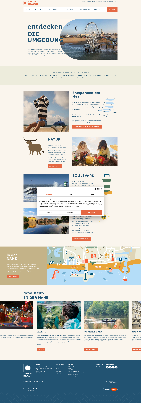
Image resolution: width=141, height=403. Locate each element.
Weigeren (49, 212)
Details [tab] (70, 194)
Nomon (57, 368)
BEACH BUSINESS (94, 4)
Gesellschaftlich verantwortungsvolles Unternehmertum (80, 373)
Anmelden (98, 366)
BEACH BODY (104, 4)
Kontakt (83, 1)
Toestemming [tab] (48, 194)
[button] (25, 326)
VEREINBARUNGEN (63, 4)
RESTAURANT (83, 4)
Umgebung (58, 373)
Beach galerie (110, 1)
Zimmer (57, 366)
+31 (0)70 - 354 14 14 (40, 371)
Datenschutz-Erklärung (73, 374)
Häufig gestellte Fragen (73, 366)
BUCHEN (112, 9)
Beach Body (58, 371)
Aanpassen (70, 212)
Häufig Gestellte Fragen (97, 1)
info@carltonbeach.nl (40, 373)
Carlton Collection (72, 370)
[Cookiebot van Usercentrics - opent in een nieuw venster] (95, 189)
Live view (104, 1)
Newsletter (89, 1)
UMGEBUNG (114, 4)
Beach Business (59, 370)
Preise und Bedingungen (73, 371)
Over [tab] (92, 194)
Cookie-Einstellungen (72, 376)
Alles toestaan (91, 212)
